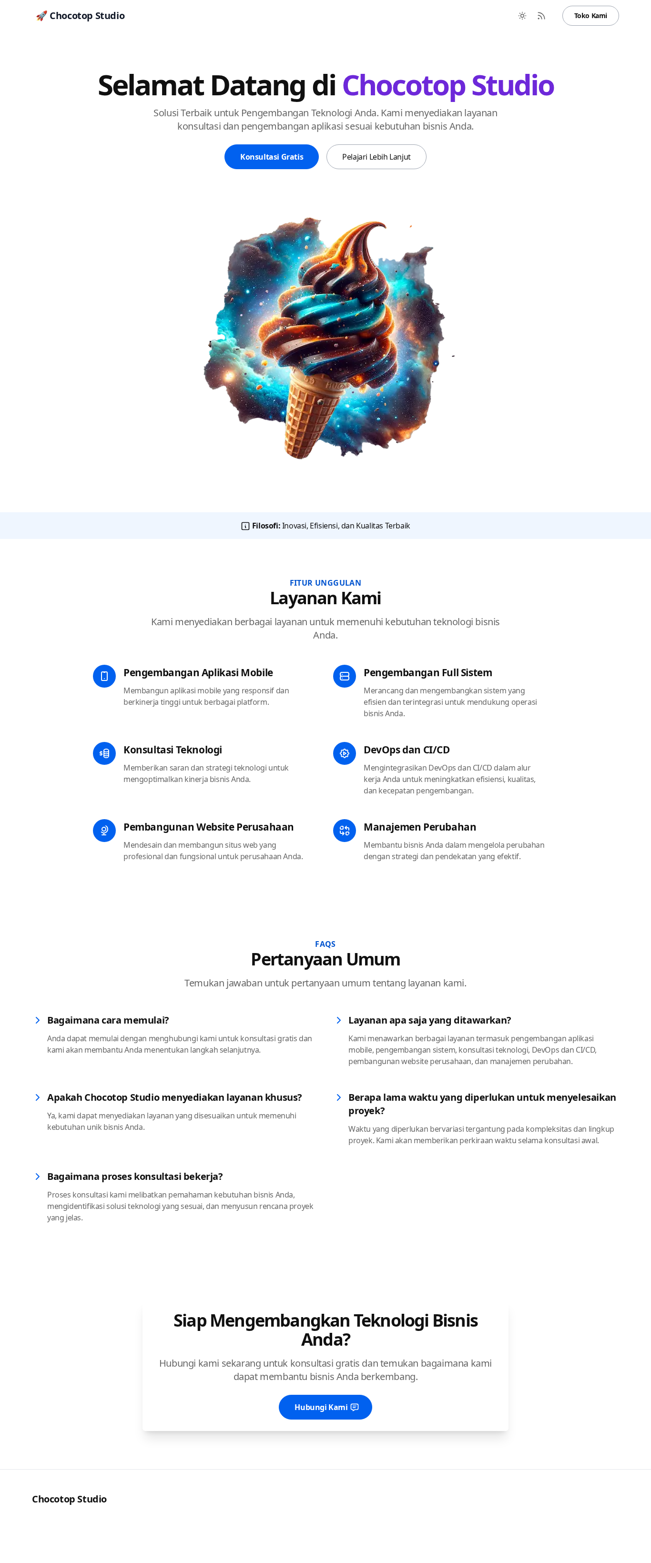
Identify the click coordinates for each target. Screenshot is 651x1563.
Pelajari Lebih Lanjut (376, 157)
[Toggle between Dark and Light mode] (522, 15)
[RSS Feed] (541, 15)
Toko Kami (590, 15)
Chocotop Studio (69, 1498)
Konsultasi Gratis (271, 157)
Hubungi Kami (321, 1407)
